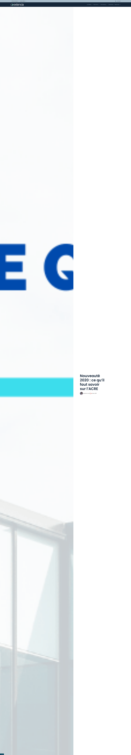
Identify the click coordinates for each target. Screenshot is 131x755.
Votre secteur (103, 4)
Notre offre (95, 4)
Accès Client (22, 1)
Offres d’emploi (15, 1)
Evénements (110, 4)
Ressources (117, 4)
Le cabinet (89, 4)
